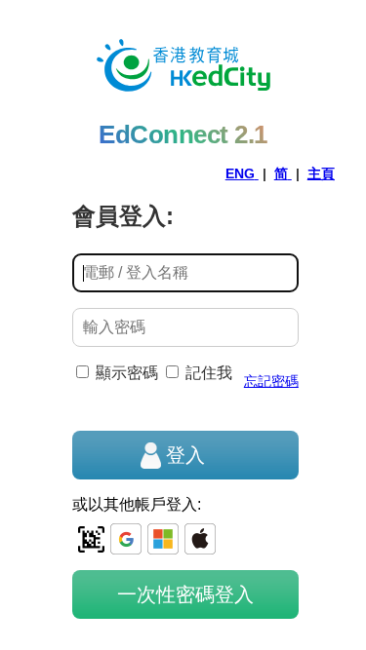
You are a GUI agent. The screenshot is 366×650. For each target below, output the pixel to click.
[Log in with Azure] (163, 538)
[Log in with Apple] (200, 538)
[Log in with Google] (126, 538)
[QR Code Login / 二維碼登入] (91, 538)
